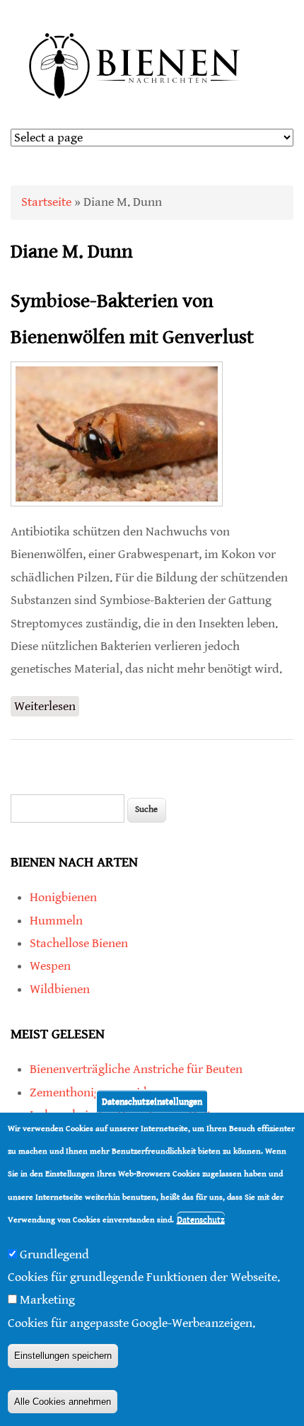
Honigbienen (63, 897)
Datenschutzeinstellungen (152, 1101)
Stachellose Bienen (79, 943)
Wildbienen (60, 989)
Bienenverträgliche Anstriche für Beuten (136, 1069)
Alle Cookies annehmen (62, 1401)
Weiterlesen (46, 708)
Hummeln (56, 920)
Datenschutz (201, 1220)
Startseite (46, 202)
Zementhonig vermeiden (95, 1092)
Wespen (50, 965)
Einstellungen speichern (63, 1355)
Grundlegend (54, 1254)
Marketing (47, 1299)
